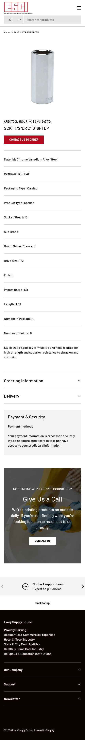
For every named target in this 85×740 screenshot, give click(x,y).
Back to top (42, 603)
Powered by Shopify (44, 730)
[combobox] (42, 19)
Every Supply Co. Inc (22, 730)
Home (7, 32)
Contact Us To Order (23, 139)
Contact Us (42, 540)
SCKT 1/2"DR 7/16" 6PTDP (26, 32)
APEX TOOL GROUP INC (18, 121)
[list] (42, 76)
